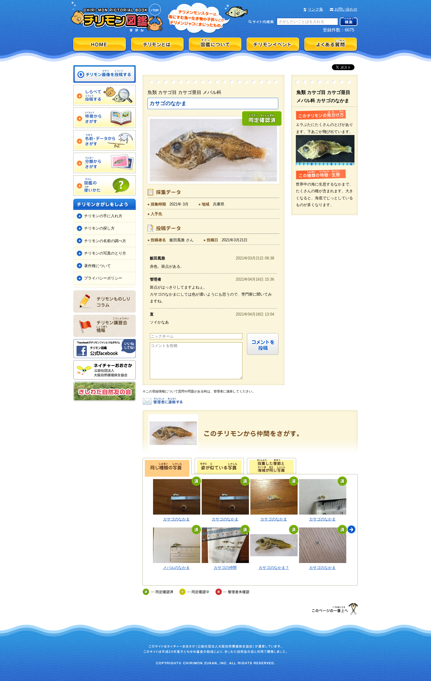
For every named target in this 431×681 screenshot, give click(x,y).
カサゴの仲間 (225, 567)
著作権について (97, 266)
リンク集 (315, 9)
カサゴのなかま (176, 519)
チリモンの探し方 (99, 228)
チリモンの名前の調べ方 (105, 241)
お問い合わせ (346, 9)
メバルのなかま (176, 567)
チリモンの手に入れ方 (103, 216)
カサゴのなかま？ (274, 567)
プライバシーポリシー (103, 278)
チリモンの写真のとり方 (105, 253)
